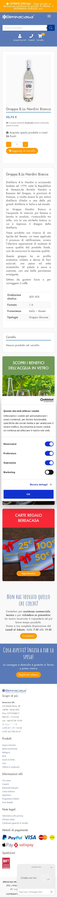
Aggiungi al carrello (23, 151)
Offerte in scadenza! (11, 767)
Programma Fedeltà (10, 799)
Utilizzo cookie (8, 819)
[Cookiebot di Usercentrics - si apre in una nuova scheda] (41, 400)
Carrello (40, 37)
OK (28, 494)
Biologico (6, 752)
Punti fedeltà (7, 802)
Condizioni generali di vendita (15, 823)
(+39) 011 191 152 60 (12, 728)
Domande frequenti (10, 788)
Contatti (31, 40)
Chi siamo (6, 780)
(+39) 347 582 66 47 (11, 732)
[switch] (49, 453)
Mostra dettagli (39, 484)
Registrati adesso (28, 675)
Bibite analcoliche (9, 749)
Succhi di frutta (8, 760)
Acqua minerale (9, 745)
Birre (4, 756)
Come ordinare (8, 791)
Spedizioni (6, 795)
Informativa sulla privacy (12, 816)
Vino (4, 763)
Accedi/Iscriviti (19, 40)
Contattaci (28, 636)
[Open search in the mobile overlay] (28, 28)
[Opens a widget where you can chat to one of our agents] (36, 879)
